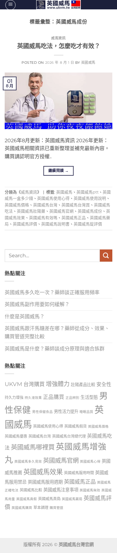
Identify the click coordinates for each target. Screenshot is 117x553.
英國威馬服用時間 (79, 472)
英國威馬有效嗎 (43, 217)
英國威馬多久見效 (28, 462)
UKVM (13, 384)
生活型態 (89, 397)
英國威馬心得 (90, 462)
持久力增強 (14, 397)
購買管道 (56, 508)
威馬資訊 (58, 38)
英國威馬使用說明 (90, 198)
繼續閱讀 (58, 170)
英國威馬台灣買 (75, 205)
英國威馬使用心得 (53, 198)
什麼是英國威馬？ (25, 316)
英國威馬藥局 (72, 499)
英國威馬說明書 (55, 224)
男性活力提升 (66, 411)
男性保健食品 (42, 412)
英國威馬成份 (90, 211)
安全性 (103, 384)
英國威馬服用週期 (45, 482)
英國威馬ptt (87, 192)
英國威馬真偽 (49, 498)
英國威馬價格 (17, 205)
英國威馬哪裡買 (33, 447)
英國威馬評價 (25, 224)
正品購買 (53, 397)
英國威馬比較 (31, 490)
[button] (10, 5)
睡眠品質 (86, 412)
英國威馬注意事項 (60, 490)
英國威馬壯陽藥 (31, 211)
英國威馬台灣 (45, 205)
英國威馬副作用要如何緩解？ (37, 304)
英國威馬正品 (73, 217)
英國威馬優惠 (16, 436)
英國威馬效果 (43, 472)
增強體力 (58, 384)
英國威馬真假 (26, 499)
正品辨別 (72, 398)
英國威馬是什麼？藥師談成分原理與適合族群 (55, 349)
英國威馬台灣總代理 (69, 436)
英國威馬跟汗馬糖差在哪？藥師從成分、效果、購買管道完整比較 (57, 332)
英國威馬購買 (22, 508)
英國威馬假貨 (75, 426)
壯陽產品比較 (83, 384)
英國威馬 (88, 62)
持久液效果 (33, 398)
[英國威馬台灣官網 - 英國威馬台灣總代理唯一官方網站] (58, 4)
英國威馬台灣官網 (76, 544)
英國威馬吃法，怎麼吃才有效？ (58, 46)
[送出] (106, 255)
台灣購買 (34, 384)
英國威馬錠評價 (88, 224)
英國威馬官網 (61, 211)
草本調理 (40, 507)
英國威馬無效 (90, 490)
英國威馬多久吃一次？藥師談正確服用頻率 (52, 292)
